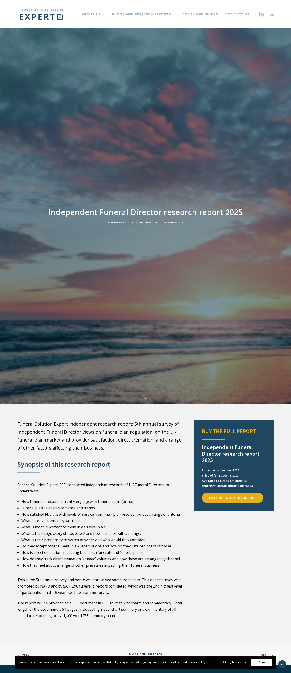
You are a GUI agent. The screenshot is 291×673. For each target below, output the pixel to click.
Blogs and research (146, 654)
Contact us (237, 14)
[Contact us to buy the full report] (230, 519)
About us (91, 14)
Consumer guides (200, 14)
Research (150, 222)
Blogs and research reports (141, 14)
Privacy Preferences (234, 662)
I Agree (262, 662)
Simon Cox (175, 222)
